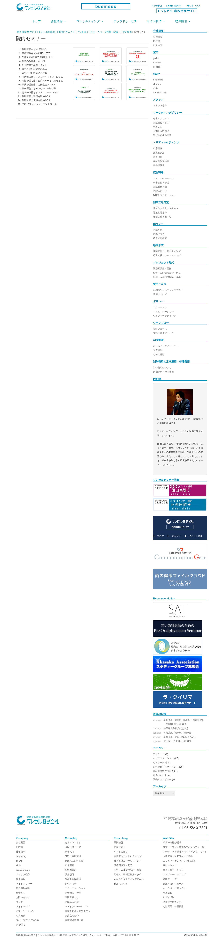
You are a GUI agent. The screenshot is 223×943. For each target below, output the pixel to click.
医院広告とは (160, 191)
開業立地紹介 (160, 212)
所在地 (156, 41)
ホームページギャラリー (165, 346)
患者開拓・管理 (161, 182)
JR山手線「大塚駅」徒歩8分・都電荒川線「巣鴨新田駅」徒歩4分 (183, 722)
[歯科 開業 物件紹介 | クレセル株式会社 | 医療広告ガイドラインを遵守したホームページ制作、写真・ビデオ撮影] (46, 8)
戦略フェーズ (160, 328)
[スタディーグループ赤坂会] (177, 671)
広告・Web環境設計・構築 (167, 272)
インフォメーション (163, 758)
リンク (19, 902)
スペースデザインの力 (27, 920)
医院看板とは (160, 186)
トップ (36, 21)
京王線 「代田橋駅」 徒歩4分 (177, 741)
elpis (155, 88)
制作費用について (162, 367)
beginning (158, 79)
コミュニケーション (163, 178)
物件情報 (181, 21)
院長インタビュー (162, 779)
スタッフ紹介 (160, 105)
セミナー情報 (160, 762)
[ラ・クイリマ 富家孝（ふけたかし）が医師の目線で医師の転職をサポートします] (177, 707)
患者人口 (157, 127)
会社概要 (157, 36)
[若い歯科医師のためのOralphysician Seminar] (177, 636)
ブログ (160, 536)
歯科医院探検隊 (161, 161)
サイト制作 (154, 21)
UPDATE (20, 924)
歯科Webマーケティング (165, 766)
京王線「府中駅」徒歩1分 (176, 728)
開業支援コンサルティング (167, 251)
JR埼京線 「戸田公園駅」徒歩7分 (179, 737)
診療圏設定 (159, 152)
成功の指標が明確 (172, 842)
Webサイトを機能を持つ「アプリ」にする (185, 851)
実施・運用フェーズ (163, 333)
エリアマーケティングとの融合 (179, 860)
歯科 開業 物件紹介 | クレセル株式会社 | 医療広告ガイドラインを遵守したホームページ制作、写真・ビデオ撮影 (73, 935)
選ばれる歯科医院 (162, 135)
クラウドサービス (125, 21)
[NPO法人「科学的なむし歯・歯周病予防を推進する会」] (177, 653)
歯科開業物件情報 (162, 771)
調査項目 (157, 157)
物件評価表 (159, 165)
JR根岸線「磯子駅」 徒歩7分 (177, 732)
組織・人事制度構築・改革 (167, 277)
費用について (160, 294)
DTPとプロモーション (164, 195)
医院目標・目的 (161, 122)
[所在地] (157, 7)
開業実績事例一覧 (162, 216)
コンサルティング (88, 21)
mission (157, 62)
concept (157, 66)
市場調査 (157, 148)
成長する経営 (160, 238)
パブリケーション (25, 911)
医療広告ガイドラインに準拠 (178, 856)
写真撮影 (157, 350)
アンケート (159, 754)
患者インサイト (161, 118)
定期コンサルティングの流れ (168, 290)
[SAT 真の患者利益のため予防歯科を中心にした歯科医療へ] (177, 618)
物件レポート (160, 775)
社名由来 (157, 45)
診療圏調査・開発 (162, 268)
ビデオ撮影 (159, 354)
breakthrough (160, 92)
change (157, 84)
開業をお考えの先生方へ (165, 208)
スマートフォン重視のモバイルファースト (184, 847)
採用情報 (20, 879)
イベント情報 (196, 536)
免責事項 (20, 892)
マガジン (176, 536)
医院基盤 (157, 229)
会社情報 (57, 21)
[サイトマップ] (193, 7)
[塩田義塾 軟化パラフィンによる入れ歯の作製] (177, 689)
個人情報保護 (23, 888)
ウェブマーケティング (164, 315)
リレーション (160, 307)
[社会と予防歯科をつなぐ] (180, 566)
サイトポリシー (24, 883)
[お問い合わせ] (174, 7)
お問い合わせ (23, 897)
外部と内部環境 (161, 131)
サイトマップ (23, 906)
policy (156, 58)
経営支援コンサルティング (167, 255)
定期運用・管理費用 (163, 371)
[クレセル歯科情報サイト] (176, 12)
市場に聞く (159, 234)
